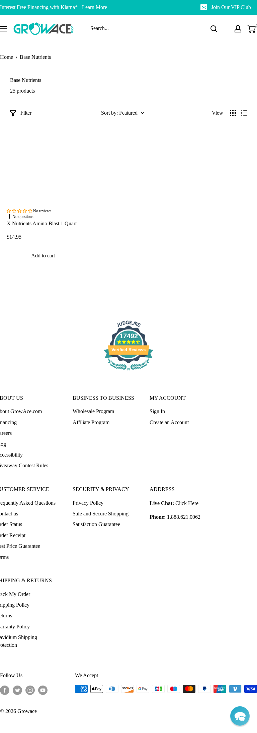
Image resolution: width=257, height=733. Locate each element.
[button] (240, 716)
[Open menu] (3, 28)
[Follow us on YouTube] (43, 690)
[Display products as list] (244, 113)
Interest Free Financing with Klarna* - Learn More (53, 7)
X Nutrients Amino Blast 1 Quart (42, 223)
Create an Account (169, 422)
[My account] (238, 28)
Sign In (157, 411)
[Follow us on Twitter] (17, 690)
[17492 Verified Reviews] (128, 371)
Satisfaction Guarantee (96, 524)
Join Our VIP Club (231, 7)
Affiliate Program (91, 422)
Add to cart (43, 255)
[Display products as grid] (233, 113)
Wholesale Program (93, 411)
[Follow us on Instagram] (30, 690)
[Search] (213, 28)
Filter (25, 113)
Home (6, 57)
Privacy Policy (88, 503)
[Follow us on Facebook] (4, 690)
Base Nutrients (35, 57)
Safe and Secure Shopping (100, 513)
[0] (251, 29)
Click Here (186, 503)
